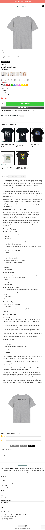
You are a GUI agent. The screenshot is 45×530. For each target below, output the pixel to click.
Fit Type (3, 64)
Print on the (3, 88)
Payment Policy (4, 502)
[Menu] (1, 5)
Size (2, 77)
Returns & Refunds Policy (7, 483)
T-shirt (8, 56)
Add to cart (25, 103)
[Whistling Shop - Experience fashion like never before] (22, 5)
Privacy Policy (4, 485)
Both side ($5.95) (7, 94)
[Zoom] (2, 51)
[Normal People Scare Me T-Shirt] (7, 135)
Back (5, 92)
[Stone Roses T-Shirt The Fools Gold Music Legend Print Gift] (22, 158)
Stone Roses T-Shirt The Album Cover (7, 168)
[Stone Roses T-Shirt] (37, 135)
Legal (2, 507)
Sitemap (3, 490)
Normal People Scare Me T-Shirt (7, 144)
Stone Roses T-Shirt (34, 144)
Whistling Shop (14, 468)
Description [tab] (5, 176)
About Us (3, 480)
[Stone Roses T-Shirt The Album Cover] (7, 158)
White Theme (16, 56)
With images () (15, 445)
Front (5, 90)
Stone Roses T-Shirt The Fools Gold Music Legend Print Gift (22, 168)
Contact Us (3, 497)
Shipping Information (6, 500)
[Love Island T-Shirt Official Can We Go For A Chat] (22, 135)
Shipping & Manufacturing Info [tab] (17, 176)
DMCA (2, 505)
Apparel (3, 56)
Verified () (24, 445)
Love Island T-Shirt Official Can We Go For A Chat (22, 145)
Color (2, 82)
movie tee (22, 115)
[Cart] (43, 6)
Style (2, 69)
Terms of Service (5, 487)
